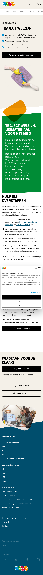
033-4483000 (23, 369)
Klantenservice (23, 385)
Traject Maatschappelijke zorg (17, 177)
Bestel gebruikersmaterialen (23, 55)
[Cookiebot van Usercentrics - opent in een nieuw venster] (31, 268)
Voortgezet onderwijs (10, 442)
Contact (5, 526)
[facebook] (27, 559)
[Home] (9, 4)
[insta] (38, 559)
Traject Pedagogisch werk (16, 164)
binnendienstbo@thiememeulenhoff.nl (17, 315)
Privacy (4, 545)
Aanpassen (21, 301)
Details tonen (34, 292)
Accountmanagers (23, 328)
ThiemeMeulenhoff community (14, 518)
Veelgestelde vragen (10, 491)
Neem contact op (23, 393)
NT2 (3, 454)
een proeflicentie (23, 224)
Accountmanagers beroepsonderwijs (16, 503)
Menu (39, 4)
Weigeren (21, 305)
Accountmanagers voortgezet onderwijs (18, 499)
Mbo (14, 12)
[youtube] (16, 559)
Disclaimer (5, 550)
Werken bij (6, 522)
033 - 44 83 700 (25, 312)
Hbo (3, 450)
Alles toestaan (21, 297)
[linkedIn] (5, 559)
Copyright (5, 554)
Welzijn (22, 12)
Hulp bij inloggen (9, 495)
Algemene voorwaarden (10, 541)
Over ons (5, 514)
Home (7, 12)
